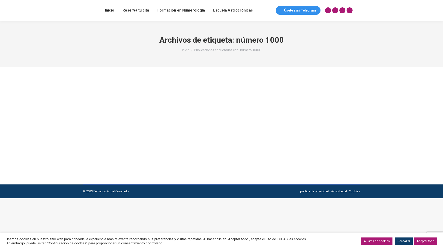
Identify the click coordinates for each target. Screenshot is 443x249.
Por (121, 157)
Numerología (97, 157)
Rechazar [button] (404, 241)
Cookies (354, 191)
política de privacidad (314, 191)
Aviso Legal (339, 191)
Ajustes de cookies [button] (377, 241)
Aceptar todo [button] (425, 241)
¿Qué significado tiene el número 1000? (130, 150)
